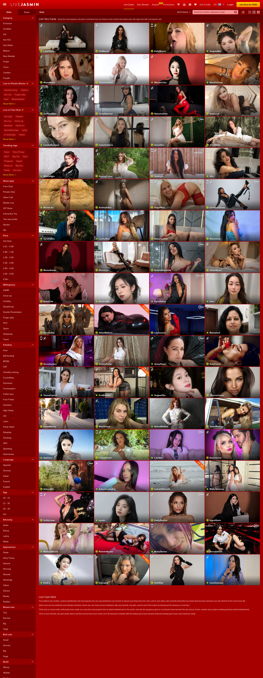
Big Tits (15, 156)
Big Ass (19, 165)
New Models (143, 4)
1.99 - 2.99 (8, 257)
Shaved (6, 574)
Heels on (20, 125)
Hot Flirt (7, 40)
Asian (6, 152)
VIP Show (7, 208)
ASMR (6, 290)
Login (230, 4)
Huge (5, 629)
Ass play (8, 116)
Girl (4, 34)
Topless (24, 90)
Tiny (5, 612)
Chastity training (11, 372)
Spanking (7, 448)
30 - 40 (6, 509)
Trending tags (10, 145)
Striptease (8, 334)
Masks (6, 596)
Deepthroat (8, 306)
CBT (5, 366)
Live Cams (129, 4)
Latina (6, 536)
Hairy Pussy (18, 152)
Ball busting (8, 356)
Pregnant (8, 161)
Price (5, 235)
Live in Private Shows (14, 83)
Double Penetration (12, 312)
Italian (6, 476)
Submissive (8, 454)
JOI (4, 416)
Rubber (6, 601)
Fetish (6, 61)
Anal (6, 99)
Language (8, 459)
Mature (6, 50)
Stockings (7, 580)
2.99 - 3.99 (8, 263)
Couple (6, 78)
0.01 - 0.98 (8, 246)
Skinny (6, 667)
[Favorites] (195, 4)
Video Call (8, 197)
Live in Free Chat (12, 110)
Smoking (7, 438)
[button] (249, 12)
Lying (24, 130)
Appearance (9, 547)
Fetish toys (8, 394)
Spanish (7, 465)
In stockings (10, 134)
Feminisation (9, 388)
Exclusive (7, 23)
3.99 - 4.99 (8, 268)
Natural (6, 563)
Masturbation (18, 99)
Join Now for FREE (248, 4)
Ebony (6, 530)
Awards (155, 4)
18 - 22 (6, 498)
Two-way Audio (10, 219)
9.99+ (6, 279)
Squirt (19, 161)
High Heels (8, 410)
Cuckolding (8, 377)
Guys (27, 12)
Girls (9, 12)
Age (5, 492)
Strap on (8, 165)
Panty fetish (8, 427)
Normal (6, 618)
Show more (8, 103)
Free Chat (8, 186)
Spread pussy (10, 90)
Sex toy (7, 94)
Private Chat (9, 192)
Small (5, 640)
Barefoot (8, 125)
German (17, 170)
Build (6, 662)
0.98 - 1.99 (8, 252)
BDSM (6, 361)
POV (5, 323)
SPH (5, 443)
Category (7, 18)
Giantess (7, 405)
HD (4, 230)
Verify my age (177, 200)
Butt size (7, 634)
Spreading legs (11, 130)
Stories (6, 224)
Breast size (8, 607)
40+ (5, 514)
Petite (6, 552)
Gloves (6, 591)
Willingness (9, 285)
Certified (7, 29)
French (6, 481)
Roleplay (7, 432)
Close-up (19, 121)
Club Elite (178, 4)
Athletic (6, 672)
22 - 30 (6, 503)
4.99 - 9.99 (8, 274)
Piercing (7, 569)
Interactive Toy (10, 213)
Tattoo (22, 134)
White (6, 541)
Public (7, 170)
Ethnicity (7, 519)
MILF (6, 156)
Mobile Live (8, 203)
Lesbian (7, 72)
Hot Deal (7, 241)
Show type (8, 181)
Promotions (168, 4)
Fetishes (7, 345)
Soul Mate (8, 45)
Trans (6, 67)
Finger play (20, 94)
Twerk (6, 339)
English (6, 487)
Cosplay (7, 301)
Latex (5, 421)
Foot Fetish (8, 399)
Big (4, 623)
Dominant (7, 383)
